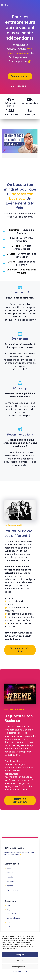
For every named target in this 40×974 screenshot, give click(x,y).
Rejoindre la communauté (20, 800)
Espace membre (13, 890)
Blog (8, 909)
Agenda (10, 877)
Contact (10, 905)
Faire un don (11, 914)
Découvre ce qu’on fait (20, 650)
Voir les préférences (20, 967)
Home (9, 868)
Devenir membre (20, 76)
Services (10, 873)
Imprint (25, 971)
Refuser (20, 961)
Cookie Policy (16, 971)
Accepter (20, 954)
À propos (10, 886)
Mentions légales (13, 918)
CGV (8, 927)
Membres (10, 881)
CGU (8, 922)
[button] (4, 151)
